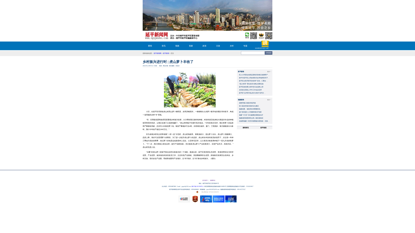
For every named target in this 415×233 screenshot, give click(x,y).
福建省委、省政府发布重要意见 (249, 109)
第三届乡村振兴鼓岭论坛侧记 (249, 106)
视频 (177, 46)
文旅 (218, 46)
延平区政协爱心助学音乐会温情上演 (251, 87)
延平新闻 (166, 53)
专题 (245, 46)
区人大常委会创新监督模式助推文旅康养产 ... (254, 75)
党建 (191, 46)
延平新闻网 (157, 53)
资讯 (164, 46)
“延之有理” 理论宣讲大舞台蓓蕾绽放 (251, 84)
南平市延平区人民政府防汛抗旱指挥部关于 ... (254, 78)
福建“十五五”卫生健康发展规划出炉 (251, 115)
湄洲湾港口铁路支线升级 (247, 103)
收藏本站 (212, 180)
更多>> (269, 71)
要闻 (150, 46)
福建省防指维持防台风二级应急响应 (251, 118)
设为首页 (205, 180)
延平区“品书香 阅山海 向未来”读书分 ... (252, 93)
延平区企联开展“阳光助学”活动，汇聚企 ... (253, 81)
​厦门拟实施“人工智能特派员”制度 (250, 112)
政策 (204, 46)
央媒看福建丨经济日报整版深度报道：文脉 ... (254, 121)
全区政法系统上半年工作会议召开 (250, 90)
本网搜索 (269, 53)
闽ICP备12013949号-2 (198, 186)
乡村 (232, 46)
